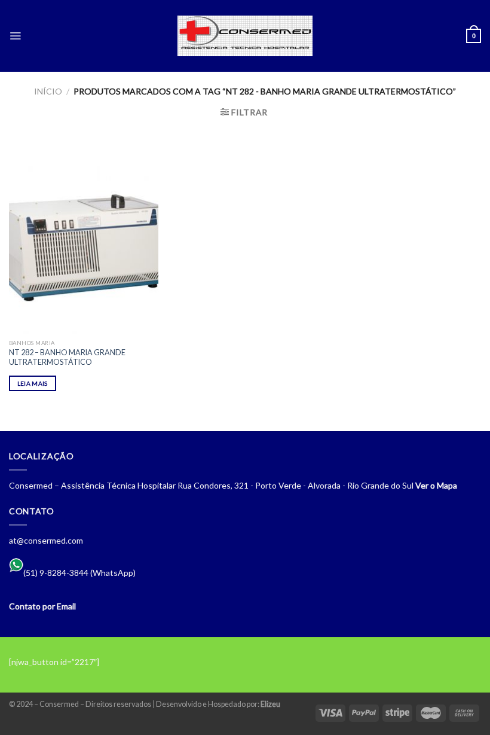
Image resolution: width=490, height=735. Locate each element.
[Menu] (15, 36)
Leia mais (32, 383)
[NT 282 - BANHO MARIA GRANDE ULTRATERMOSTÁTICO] (83, 243)
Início (48, 91)
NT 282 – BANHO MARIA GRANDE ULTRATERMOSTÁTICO (67, 357)
